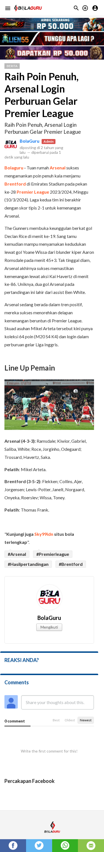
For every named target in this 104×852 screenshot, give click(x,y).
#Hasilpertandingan (28, 564)
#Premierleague (52, 554)
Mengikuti (49, 627)
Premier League (33, 191)
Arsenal (57, 167)
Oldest (70, 720)
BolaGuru (29, 140)
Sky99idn (43, 534)
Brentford (15, 183)
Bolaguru (13, 167)
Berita (12, 66)
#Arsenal (17, 554)
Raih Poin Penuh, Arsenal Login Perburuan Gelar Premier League (41, 94)
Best (56, 720)
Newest (86, 720)
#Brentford (71, 564)
